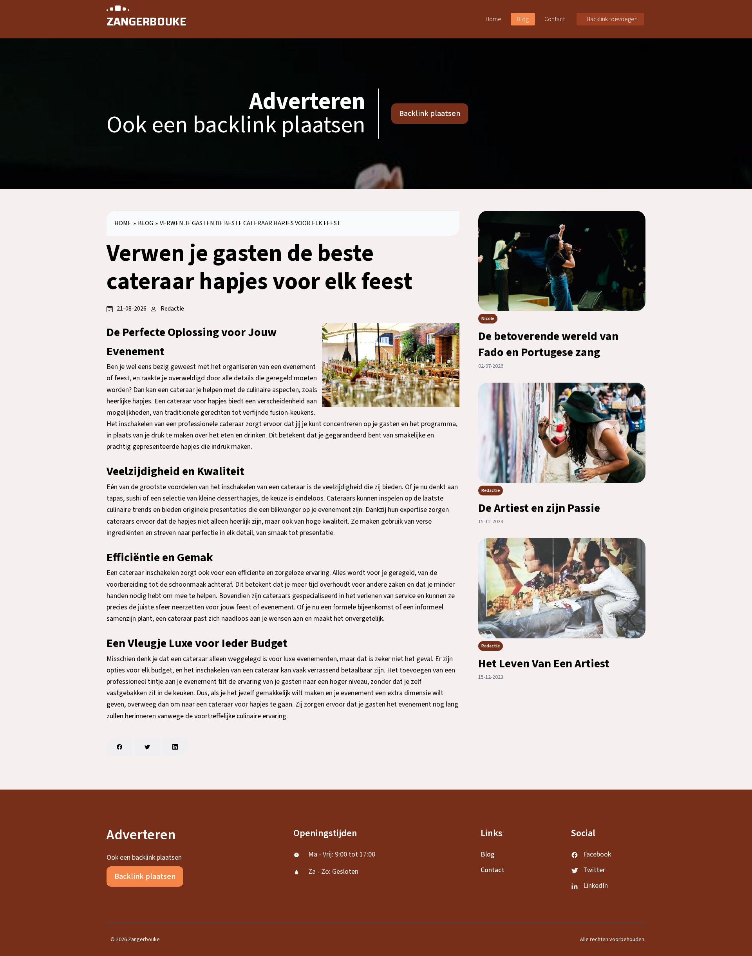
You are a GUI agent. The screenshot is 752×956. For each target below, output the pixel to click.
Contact (554, 19)
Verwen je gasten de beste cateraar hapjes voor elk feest (250, 223)
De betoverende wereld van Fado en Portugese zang (548, 344)
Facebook (597, 854)
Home (493, 19)
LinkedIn (595, 886)
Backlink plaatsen (429, 113)
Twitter (594, 870)
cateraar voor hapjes (197, 401)
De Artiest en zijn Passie (539, 508)
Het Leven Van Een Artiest (543, 663)
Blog (523, 19)
